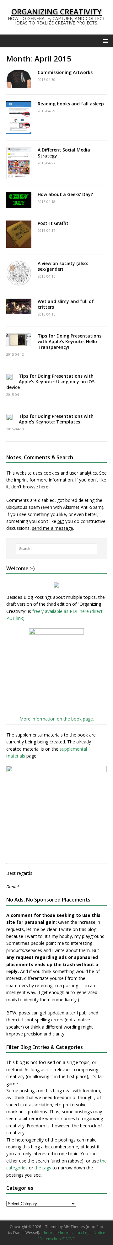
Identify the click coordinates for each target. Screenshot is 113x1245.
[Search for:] (56, 548)
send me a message (52, 528)
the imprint (17, 480)
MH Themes (74, 1226)
